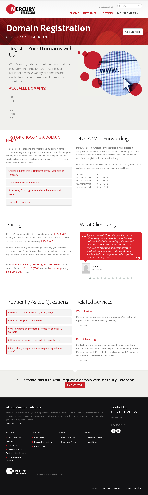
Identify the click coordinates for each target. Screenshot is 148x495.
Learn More (83, 326)
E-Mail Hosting (40, 446)
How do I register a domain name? (28, 320)
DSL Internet (13, 445)
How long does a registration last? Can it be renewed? (38, 340)
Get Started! (132, 31)
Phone (74, 13)
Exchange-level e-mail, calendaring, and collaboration (35, 264)
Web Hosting (39, 438)
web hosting (55, 268)
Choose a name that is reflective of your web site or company (36, 172)
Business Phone (68, 438)
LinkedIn (118, 431)
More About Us (13, 423)
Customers (127, 13)
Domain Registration (43, 442)
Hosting (107, 13)
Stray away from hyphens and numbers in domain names (35, 192)
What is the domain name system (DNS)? (31, 312)
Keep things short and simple (24, 182)
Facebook (113, 431)
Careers (117, 488)
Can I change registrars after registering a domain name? (35, 350)
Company (107, 488)
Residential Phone (68, 442)
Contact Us (95, 488)
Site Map (128, 488)
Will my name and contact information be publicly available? (35, 330)
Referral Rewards (94, 438)
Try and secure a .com (20, 202)
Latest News (92, 442)
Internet (90, 13)
